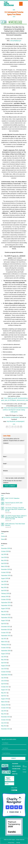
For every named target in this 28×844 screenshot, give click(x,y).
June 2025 (4, 584)
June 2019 (4, 668)
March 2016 (4, 701)
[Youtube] (16, 790)
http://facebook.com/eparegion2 (15, 421)
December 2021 (5, 626)
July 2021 (3, 638)
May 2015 (4, 713)
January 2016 (5, 704)
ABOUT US (14, 773)
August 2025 (4, 578)
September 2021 (5, 635)
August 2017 (4, 689)
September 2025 (5, 575)
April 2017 (4, 695)
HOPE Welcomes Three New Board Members (15, 524)
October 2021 (5, 632)
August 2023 (4, 608)
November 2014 (5, 716)
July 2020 (3, 656)
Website (5, 470)
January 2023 (5, 614)
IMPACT (14, 771)
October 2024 (5, 599)
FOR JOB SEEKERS (16, 766)
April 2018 (4, 683)
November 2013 (5, 729)
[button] (21, 4)
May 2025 (4, 587)
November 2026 (5, 548)
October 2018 (5, 671)
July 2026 (3, 554)
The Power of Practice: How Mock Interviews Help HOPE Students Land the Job (15, 509)
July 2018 (3, 677)
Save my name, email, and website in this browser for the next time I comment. (14, 480)
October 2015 (5, 707)
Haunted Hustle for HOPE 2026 (13, 502)
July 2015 (3, 710)
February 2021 (5, 644)
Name (5, 456)
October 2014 (5, 719)
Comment (5, 443)
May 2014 (4, 725)
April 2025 (4, 590)
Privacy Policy (11, 842)
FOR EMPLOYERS (16, 768)
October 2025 (5, 572)
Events (3, 536)
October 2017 (5, 686)
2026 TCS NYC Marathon (12, 498)
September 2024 (5, 602)
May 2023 (4, 611)
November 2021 (5, 629)
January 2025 (5, 596)
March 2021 (4, 641)
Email (5, 463)
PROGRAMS (15, 763)
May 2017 (4, 692)
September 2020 (5, 650)
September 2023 (5, 605)
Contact (24, 772)
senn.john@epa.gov (15, 40)
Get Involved (25, 766)
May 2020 (4, 659)
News (14, 9)
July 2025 (3, 581)
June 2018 (4, 680)
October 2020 (5, 647)
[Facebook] (13, 790)
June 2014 (4, 723)
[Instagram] (11, 790)
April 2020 (4, 662)
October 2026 (5, 551)
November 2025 (5, 569)
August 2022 (4, 620)
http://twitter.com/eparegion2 (11, 417)
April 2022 (4, 623)
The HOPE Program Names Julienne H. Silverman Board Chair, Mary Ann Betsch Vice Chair (16, 517)
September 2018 (5, 674)
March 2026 (4, 566)
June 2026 (4, 557)
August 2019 (4, 665)
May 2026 (4, 560)
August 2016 (4, 698)
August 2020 (4, 653)
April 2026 (4, 563)
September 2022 (5, 617)
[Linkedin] (15, 790)
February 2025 (5, 593)
